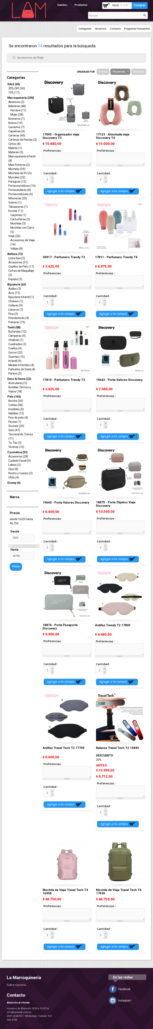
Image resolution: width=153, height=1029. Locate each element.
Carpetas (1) (18, 215)
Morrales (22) (16, 177)
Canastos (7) (16, 127)
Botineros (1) (16, 118)
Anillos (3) (14, 288)
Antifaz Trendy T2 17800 (112, 625)
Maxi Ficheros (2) (19, 164)
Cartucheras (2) (20, 219)
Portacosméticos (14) (22, 185)
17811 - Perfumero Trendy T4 (116, 257)
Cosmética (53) (17, 452)
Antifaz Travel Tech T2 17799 (63, 748)
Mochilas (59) (16, 169)
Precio (103, 71)
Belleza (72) (15, 254)
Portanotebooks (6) (20, 194)
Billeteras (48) (17, 106)
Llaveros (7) (15, 309)
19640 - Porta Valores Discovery (66, 502)
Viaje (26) (14, 236)
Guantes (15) (16, 356)
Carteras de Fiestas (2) (22, 139)
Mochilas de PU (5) (20, 173)
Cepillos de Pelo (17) (21, 266)
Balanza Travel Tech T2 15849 (117, 748)
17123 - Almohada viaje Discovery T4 (112, 136)
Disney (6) (14, 482)
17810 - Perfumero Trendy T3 (64, 380)
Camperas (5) (17, 335)
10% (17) (14, 92)
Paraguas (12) (17, 181)
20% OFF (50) (16, 88)
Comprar (140, 5)
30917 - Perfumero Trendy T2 (64, 257)
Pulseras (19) (16, 322)
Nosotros (100, 28)
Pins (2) (13, 313)
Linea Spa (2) (16, 258)
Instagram (124, 1000)
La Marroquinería (24, 977)
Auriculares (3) (17, 383)
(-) (14, 57)
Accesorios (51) (18, 262)
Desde (15, 531)
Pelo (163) (14, 396)
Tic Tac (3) (15, 442)
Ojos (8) (13, 469)
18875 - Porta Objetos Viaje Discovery (115, 504)
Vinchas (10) (16, 446)
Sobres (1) (15, 202)
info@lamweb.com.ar (19, 1012)
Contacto (115, 28)
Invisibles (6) (16, 409)
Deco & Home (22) (19, 378)
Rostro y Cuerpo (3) (20, 473)
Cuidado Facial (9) (19, 460)
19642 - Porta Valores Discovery (119, 380)
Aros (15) (14, 292)
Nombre (139, 71)
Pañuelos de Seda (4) (21, 369)
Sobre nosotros (16, 985)
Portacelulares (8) (19, 190)
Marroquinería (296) (20, 97)
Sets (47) (14, 430)
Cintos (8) (14, 143)
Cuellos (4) (15, 348)
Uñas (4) (13, 477)
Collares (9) (15, 305)
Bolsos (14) (15, 122)
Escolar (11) (15, 210)
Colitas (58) (15, 405)
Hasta (14, 549)
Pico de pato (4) (18, 417)
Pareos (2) (15, 373)
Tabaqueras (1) (18, 206)
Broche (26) (15, 400)
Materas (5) (15, 152)
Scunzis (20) (16, 426)
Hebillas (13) (16, 413)
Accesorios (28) (18, 456)
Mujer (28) (16, 114)
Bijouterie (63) (16, 284)
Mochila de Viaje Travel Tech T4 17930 (118, 891)
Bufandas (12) (17, 331)
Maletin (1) (15, 148)
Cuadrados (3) (17, 344)
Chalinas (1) (15, 340)
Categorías (84, 28)
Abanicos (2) (16, 102)
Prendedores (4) (18, 318)
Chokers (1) (15, 301)
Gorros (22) (15, 352)
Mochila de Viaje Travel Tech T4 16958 (65, 891)
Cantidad (47, 173)
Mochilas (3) (18, 223)
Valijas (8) (16, 248)
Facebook (124, 989)
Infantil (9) (14, 360)
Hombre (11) (18, 110)
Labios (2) (14, 464)
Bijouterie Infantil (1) (21, 297)
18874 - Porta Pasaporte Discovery (60, 626)
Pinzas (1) (14, 421)
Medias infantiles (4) (21, 365)
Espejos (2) (15, 279)
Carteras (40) (16, 135)
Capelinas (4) (16, 131)
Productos (81, 4)
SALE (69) (13, 84)
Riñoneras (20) (17, 198)
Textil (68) (14, 327)
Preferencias (52, 150)
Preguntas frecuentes (137, 28)
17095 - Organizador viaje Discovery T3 (61, 136)
